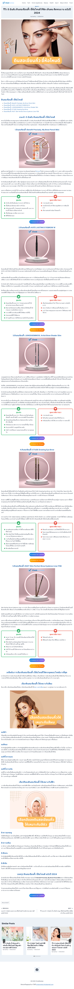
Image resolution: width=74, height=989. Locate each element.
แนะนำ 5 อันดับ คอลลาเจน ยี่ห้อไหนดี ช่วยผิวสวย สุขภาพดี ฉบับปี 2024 (17, 911)
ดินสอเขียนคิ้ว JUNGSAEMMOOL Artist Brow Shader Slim (21, 107)
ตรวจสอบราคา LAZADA (37, 222)
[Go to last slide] (4, 941)
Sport (57, 3)
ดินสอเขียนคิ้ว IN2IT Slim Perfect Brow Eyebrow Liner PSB (21, 111)
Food (71, 3)
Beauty (46, 3)
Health (52, 3)
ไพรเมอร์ (38, 171)
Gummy (34, 16)
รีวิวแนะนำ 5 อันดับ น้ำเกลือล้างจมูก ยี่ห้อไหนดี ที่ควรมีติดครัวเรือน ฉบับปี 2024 (56, 911)
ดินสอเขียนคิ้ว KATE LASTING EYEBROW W (17, 105)
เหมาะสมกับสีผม (39, 687)
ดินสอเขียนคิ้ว (5, 902)
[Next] (70, 941)
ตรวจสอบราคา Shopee (37, 330)
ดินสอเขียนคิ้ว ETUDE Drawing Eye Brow (16, 109)
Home (24, 3)
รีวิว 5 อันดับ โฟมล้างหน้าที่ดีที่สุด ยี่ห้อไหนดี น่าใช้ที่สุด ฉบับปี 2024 (36, 945)
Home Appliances (37, 3)
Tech (28, 3)
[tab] (35, 956)
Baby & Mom (64, 3)
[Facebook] (37, 969)
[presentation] (12, 934)
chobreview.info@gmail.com (44, 984)
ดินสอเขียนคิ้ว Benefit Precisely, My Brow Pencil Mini (19, 103)
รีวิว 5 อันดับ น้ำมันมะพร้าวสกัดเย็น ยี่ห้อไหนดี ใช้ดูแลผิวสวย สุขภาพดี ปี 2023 (12, 945)
